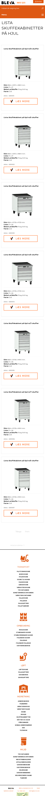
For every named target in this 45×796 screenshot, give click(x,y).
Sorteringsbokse (23, 645)
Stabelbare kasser (23, 632)
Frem (27, 532)
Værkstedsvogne (23, 587)
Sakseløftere (23, 677)
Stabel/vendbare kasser (23, 635)
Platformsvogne (23, 571)
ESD (23, 728)
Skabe (23, 712)
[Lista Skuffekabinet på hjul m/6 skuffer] (22, 67)
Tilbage (18, 532)
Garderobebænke (23, 772)
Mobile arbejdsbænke (23, 725)
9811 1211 (22, 791)
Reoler (23, 714)
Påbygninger (23, 722)
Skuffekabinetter (23, 717)
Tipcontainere (23, 590)
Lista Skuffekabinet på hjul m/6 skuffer (21, 49)
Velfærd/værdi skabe (23, 775)
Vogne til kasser (23, 579)
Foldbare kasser (23, 638)
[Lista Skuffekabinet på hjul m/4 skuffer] (22, 205)
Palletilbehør (23, 606)
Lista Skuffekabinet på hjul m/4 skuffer (21, 186)
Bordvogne (23, 574)
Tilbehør (23, 778)
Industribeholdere (23, 759)
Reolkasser (23, 630)
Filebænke (23, 704)
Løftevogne (23, 669)
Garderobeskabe (23, 765)
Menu (4, 15)
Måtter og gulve (23, 720)
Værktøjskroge (23, 706)
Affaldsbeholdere (23, 762)
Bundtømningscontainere (23, 593)
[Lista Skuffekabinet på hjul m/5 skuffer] (22, 136)
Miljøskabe (23, 770)
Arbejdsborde (23, 701)
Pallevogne (23, 598)
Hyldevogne (23, 577)
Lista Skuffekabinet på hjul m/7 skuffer (21, 323)
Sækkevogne (23, 585)
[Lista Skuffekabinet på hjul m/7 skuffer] (22, 342)
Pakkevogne (23, 582)
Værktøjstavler (23, 709)
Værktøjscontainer (23, 595)
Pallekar (23, 601)
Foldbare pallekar (23, 643)
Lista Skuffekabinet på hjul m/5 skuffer (21, 117)
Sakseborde (23, 675)
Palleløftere (23, 603)
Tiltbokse (23, 730)
